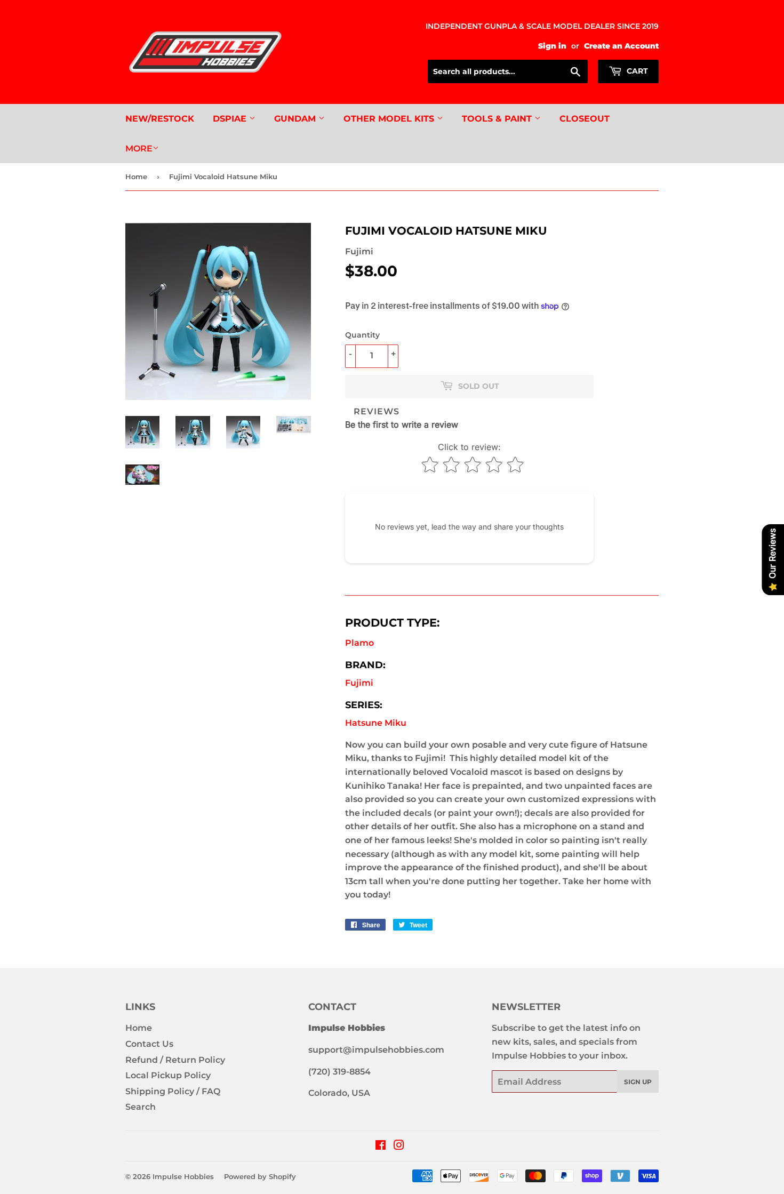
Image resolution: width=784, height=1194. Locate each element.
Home (136, 176)
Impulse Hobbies (183, 1176)
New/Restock (159, 119)
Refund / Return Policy (175, 1060)
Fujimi (359, 683)
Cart (636, 71)
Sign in (552, 46)
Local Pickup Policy (168, 1075)
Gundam (296, 119)
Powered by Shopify (260, 1176)
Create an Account (621, 46)
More (139, 148)
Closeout (584, 119)
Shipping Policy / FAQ (172, 1091)
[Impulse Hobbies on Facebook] (380, 1146)
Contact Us (149, 1044)
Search (140, 1107)
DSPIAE (231, 119)
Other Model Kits (390, 119)
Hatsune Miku (375, 723)
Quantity (362, 335)
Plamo (359, 643)
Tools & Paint (498, 119)
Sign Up (638, 1082)
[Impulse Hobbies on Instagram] (399, 1146)
